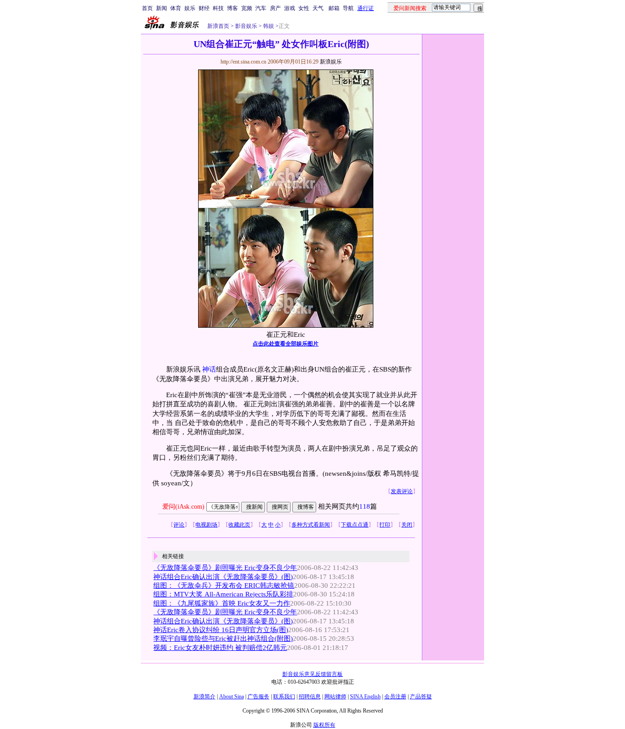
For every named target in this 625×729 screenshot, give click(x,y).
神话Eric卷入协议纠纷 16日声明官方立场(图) (220, 629)
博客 (232, 8)
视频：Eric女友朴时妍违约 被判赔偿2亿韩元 (220, 647)
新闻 (161, 8)
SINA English (365, 696)
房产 (275, 8)
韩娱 (268, 26)
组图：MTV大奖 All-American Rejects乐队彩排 (223, 594)
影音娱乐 (246, 26)
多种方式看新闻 (310, 524)
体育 (175, 8)
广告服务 (258, 696)
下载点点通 (354, 524)
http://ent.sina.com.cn (244, 62)
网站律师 (335, 696)
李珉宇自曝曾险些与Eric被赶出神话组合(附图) (223, 638)
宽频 (246, 8)
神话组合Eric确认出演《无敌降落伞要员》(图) (223, 576)
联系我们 (284, 696)
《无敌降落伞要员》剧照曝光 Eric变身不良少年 (225, 567)
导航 (348, 8)
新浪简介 (205, 696)
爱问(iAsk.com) (183, 506)
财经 (204, 8)
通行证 (365, 8)
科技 (218, 8)
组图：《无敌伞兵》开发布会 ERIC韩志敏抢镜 (223, 585)
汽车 (260, 8)
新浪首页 (218, 26)
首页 (147, 8)
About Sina (231, 696)
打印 (384, 524)
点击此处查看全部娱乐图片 (285, 344)
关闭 (406, 524)
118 (364, 506)
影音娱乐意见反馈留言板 (312, 674)
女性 (303, 8)
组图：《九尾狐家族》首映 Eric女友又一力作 (221, 603)
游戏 (289, 8)
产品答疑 (421, 696)
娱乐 (189, 8)
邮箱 (334, 8)
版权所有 (324, 725)
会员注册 (395, 696)
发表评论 (402, 491)
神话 (209, 369)
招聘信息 (310, 696)
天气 (317, 8)
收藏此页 (239, 524)
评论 (178, 524)
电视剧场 (206, 524)
